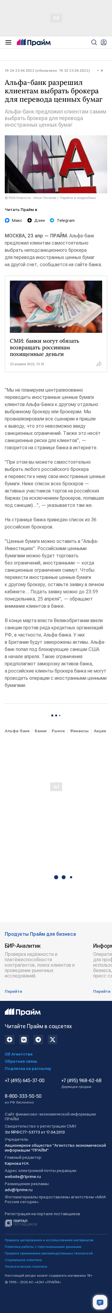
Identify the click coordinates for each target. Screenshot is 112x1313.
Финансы (79, 730)
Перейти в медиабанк (78, 198)
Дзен (39, 220)
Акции (100, 730)
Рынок (58, 730)
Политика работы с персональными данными (43, 1247)
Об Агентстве (19, 1054)
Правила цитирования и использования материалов (49, 1240)
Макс (17, 220)
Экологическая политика (26, 1266)
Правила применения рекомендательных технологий (49, 1253)
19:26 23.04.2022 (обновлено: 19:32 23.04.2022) (47, 70)
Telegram (66, 220)
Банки (41, 730)
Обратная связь (21, 1061)
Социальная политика (23, 1260)
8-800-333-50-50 (23, 1099)
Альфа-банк (17, 730)
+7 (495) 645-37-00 (25, 1080)
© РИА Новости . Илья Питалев (30, 198)
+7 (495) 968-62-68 (81, 1083)
